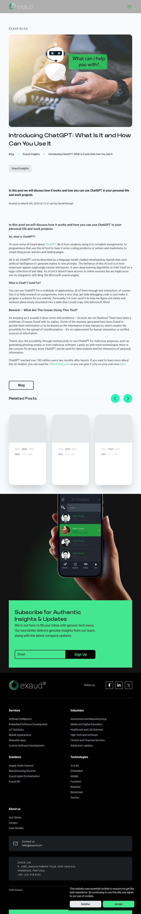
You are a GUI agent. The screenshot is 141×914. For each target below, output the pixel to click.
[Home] (20, 6)
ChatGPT (51, 244)
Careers (13, 822)
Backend (75, 786)
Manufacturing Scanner (22, 770)
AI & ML (74, 765)
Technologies (79, 757)
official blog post (59, 364)
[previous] (115, 398)
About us (15, 809)
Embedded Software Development (28, 724)
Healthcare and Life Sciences (86, 729)
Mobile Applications (20, 734)
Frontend (75, 781)
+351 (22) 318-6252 (29, 874)
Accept (119, 904)
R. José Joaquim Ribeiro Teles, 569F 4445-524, (47, 866)
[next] (127, 398)
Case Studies (16, 828)
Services (14, 710)
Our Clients (15, 817)
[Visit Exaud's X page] (128, 685)
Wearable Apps (17, 740)
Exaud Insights (20, 168)
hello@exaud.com (32, 845)
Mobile (74, 776)
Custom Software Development (26, 745)
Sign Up (80, 654)
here (122, 364)
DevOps (74, 797)
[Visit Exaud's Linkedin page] (119, 685)
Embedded (76, 770)
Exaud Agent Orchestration (24, 776)
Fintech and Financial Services (87, 740)
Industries (77, 710)
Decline (85, 904)
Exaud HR (14, 781)
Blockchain (76, 792)
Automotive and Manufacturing (88, 719)
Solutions (15, 757)
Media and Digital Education (86, 724)
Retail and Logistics (81, 745)
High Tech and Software (84, 734)
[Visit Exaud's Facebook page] (109, 685)
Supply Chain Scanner (21, 765)
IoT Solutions (16, 729)
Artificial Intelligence (20, 719)
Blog (21, 385)
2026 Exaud (15, 889)
